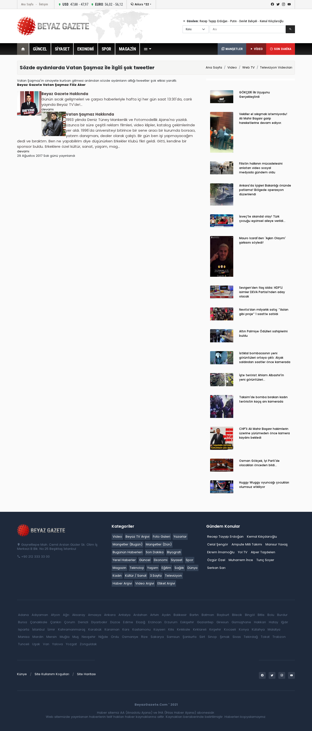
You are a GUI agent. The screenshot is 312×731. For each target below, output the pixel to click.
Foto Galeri (161, 536)
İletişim (43, 4)
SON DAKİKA (282, 49)
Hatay (273, 622)
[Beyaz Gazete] (41, 530)
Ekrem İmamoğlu (220, 552)
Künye (22, 674)
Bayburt (223, 614)
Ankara (141, 4)
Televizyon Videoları (276, 67)
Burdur (282, 614)
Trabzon (279, 636)
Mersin (51, 636)
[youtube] (289, 4)
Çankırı (55, 622)
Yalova (57, 644)
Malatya (274, 629)
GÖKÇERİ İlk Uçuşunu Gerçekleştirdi (254, 94)
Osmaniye (130, 636)
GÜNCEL (40, 48)
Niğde (103, 636)
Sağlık (179, 567)
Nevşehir (89, 636)
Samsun (173, 636)
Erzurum (171, 622)
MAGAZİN (127, 48)
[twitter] (278, 4)
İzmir (51, 629)
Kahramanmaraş (71, 629)
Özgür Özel (216, 560)
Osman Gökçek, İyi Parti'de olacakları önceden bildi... (259, 463)
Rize (144, 636)
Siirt (202, 636)
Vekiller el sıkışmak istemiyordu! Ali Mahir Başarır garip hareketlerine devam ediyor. (263, 118)
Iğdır (284, 622)
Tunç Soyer (265, 560)
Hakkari (260, 622)
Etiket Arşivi (166, 583)
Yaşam (152, 567)
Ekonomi (160, 560)
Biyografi (174, 552)
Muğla (64, 636)
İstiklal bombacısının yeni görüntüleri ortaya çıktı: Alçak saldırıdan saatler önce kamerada (264, 357)
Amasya (94, 614)
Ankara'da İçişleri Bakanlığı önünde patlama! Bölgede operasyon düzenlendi (265, 189)
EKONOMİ (85, 48)
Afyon (55, 614)
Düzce (115, 622)
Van (46, 644)
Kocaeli (230, 629)
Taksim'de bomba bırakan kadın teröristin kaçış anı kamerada (263, 399)
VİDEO (258, 49)
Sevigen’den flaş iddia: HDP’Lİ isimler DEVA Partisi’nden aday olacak (262, 292)
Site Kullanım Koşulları (52, 674)
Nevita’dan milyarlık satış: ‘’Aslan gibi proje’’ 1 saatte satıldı (263, 311)
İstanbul (38, 629)
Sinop (212, 636)
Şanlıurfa (189, 636)
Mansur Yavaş (276, 544)
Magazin (119, 567)
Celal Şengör (217, 544)
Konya (244, 629)
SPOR (106, 48)
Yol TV (242, 552)
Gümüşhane (241, 622)
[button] (147, 49)
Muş (75, 636)
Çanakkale (38, 622)
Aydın (166, 614)
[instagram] (283, 4)
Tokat (265, 636)
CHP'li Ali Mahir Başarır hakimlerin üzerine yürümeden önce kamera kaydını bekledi (264, 433)
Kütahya (258, 629)
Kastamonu (141, 629)
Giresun (222, 622)
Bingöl (250, 614)
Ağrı (66, 614)
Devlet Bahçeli (248, 21)
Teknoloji (137, 567)
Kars (125, 629)
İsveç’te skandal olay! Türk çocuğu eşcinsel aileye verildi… (262, 218)
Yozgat (71, 644)
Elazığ (140, 622)
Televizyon (173, 575)
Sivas (237, 636)
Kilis (171, 629)
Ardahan (140, 614)
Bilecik (237, 614)
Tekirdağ (251, 636)
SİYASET (62, 48)
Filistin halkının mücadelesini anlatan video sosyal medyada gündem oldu (261, 167)
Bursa (22, 622)
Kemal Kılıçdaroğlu (271, 21)
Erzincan (155, 622)
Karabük (95, 629)
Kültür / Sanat (135, 575)
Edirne (128, 622)
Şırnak (225, 636)
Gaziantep (205, 622)
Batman (208, 614)
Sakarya (157, 636)
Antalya (124, 614)
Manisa (23, 636)
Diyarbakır (99, 622)
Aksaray (78, 614)
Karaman (112, 629)
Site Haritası (86, 674)
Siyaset (176, 560)
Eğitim (166, 567)
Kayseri (159, 629)
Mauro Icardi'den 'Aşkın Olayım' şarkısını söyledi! (262, 240)
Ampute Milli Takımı (247, 544)
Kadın (117, 575)
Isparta (23, 629)
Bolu (270, 614)
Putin (233, 21)
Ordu (115, 636)
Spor (189, 560)
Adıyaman (40, 614)
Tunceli (23, 644)
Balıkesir (180, 614)
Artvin (154, 614)
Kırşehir (215, 629)
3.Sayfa (156, 575)
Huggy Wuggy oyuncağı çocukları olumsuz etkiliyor (264, 484)
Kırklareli (199, 629)
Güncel (144, 560)
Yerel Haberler (124, 560)
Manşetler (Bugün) (127, 544)
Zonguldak (88, 644)
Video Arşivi (144, 583)
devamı (47, 109)
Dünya (192, 567)
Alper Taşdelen (263, 552)
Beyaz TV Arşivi (137, 536)
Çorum (69, 622)
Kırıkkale (183, 629)
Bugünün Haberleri (127, 552)
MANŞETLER (233, 49)
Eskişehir (187, 622)
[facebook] (272, 4)
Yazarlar (180, 536)
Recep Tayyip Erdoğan (213, 21)
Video (232, 67)
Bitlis (261, 614)
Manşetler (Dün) (159, 544)
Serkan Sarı (216, 567)
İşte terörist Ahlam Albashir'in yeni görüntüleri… (261, 377)
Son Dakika (155, 552)
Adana (23, 614)
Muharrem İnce (241, 560)
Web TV (248, 67)
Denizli (83, 622)
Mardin (37, 636)
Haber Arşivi (122, 583)
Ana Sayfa (27, 4)
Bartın (194, 614)
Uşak (36, 644)
